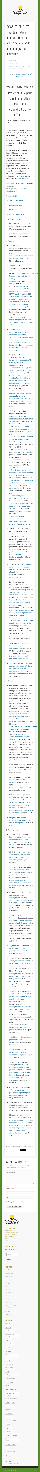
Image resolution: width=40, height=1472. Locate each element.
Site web (9, 1198)
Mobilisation (9, 1417)
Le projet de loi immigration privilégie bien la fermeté (21, 948)
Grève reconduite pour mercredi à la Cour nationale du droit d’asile (21, 429)
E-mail (10, 1193)
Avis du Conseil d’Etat (17, 215)
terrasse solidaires (10, 1444)
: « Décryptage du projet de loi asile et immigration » (20, 820)
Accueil (7, 1270)
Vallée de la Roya (10, 1451)
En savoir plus (8, 1240)
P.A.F (7, 1420)
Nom (10, 1188)
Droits (7, 1371)
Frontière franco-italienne (10, 1394)
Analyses (11, 681)
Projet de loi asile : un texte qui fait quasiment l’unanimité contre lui (21, 857)
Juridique (23, 66)
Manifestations (9, 1406)
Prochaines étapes (14, 219)
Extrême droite (10, 1386)
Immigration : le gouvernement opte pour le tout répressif (21, 1120)
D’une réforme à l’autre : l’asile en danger (20, 779)
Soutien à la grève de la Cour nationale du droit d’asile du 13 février (21, 506)
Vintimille (8, 1455)
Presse (14, 1420)
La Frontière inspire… (10, 1283)
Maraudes (8, 1410)
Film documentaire (11, 1389)
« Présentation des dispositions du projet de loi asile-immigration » (21, 623)
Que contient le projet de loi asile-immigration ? (20, 1039)
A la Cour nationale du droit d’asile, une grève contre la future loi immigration (21, 439)
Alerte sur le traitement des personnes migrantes (20, 645)
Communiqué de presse (10, 1356)
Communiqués (10, 1292)
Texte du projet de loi (17, 200)
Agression (8, 1327)
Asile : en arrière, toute (20, 460)
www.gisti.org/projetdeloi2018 (18, 188)
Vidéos (8, 1299)
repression (9, 1428)
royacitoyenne (12, 60)
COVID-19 (8, 1360)
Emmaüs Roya (9, 1382)
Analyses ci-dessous (18, 577)
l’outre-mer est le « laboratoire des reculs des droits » (19, 736)
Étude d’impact (15, 210)
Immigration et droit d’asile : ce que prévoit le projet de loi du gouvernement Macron (21, 1009)
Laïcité (7, 1402)
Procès (7, 1424)
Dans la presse (13, 830)
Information (17, 66)
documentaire (9, 1368)
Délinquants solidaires (11, 1375)
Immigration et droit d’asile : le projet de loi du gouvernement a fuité (21, 976)
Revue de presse (23, 68)
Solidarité (15, 1435)
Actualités (11, 66)
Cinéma (8, 1347)
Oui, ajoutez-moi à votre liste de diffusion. (20, 1202)
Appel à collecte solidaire (10, 1335)
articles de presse (22, 178)
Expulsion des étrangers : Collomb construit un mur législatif (19, 1107)
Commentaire (10, 1172)
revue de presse (10, 1431)
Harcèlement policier (11, 1399)
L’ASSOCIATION (9, 1273)
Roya (7, 1435)
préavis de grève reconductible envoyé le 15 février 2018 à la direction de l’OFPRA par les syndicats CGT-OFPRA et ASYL (20, 291)
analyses (11, 173)
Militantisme (9, 1413)
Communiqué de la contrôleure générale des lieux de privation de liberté (20, 319)
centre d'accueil (10, 1344)
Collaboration (9, 1351)
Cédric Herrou (9, 1364)
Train (7, 1448)
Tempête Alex (8, 1276)
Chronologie (12, 241)
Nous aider (8, 1311)
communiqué (16, 787)
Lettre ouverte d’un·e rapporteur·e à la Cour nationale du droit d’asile (21, 418)
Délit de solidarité (10, 1378)
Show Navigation (31, 16)
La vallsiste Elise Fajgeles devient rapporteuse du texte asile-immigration (20, 370)
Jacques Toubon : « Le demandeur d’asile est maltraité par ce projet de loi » (21, 255)
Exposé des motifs (16, 205)
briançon (8, 1340)
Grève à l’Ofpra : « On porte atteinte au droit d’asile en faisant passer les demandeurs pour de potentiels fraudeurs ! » (21, 304)
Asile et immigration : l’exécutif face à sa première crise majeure (21, 1027)
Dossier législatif (13, 196)
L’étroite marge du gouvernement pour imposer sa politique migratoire (20, 1092)
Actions (7, 1280)
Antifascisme (9, 1331)
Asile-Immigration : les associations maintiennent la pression (20, 1052)
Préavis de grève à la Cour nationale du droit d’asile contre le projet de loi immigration (21, 472)
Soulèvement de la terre (11, 1440)
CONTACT (7, 1315)
